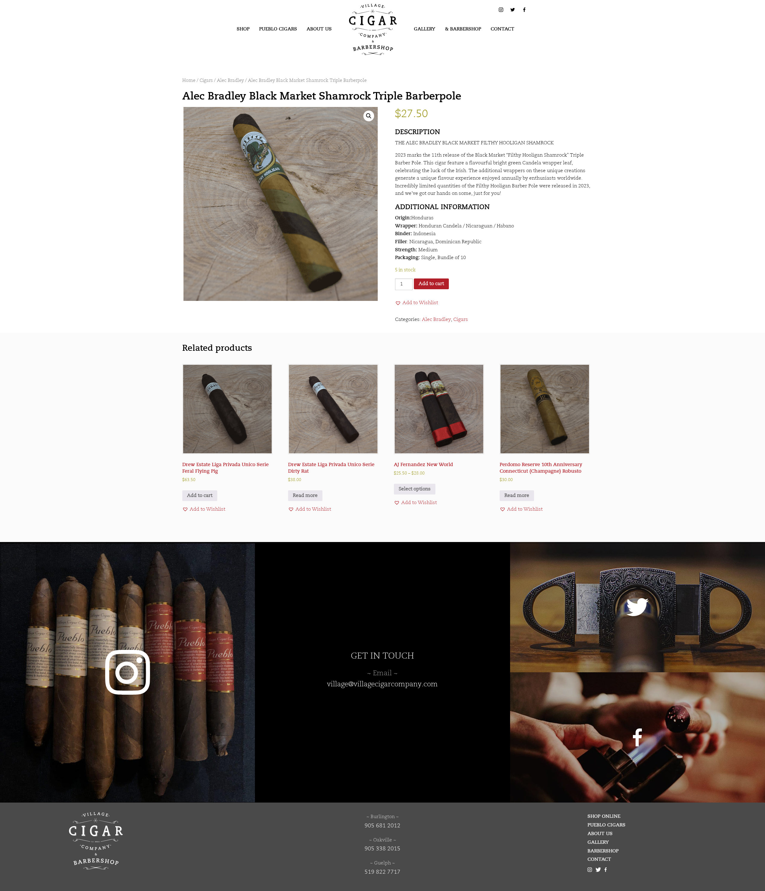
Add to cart (431, 283)
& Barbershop (463, 29)
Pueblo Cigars (278, 29)
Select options (415, 489)
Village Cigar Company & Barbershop (363, 13)
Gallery (424, 29)
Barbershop (603, 851)
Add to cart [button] (199, 495)
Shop (243, 29)
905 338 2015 (382, 849)
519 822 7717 (382, 872)
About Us (319, 29)
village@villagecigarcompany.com (382, 684)
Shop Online (603, 816)
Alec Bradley (230, 81)
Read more (305, 495)
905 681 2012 (382, 826)
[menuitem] (243, 29)
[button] (368, 116)
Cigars (206, 81)
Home (188, 81)
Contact (502, 29)
